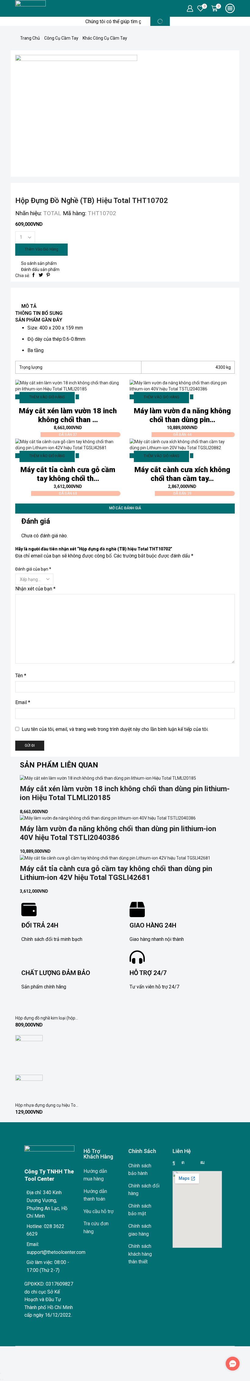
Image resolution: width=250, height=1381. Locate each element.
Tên (20, 675)
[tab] (125, 306)
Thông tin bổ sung (38, 313)
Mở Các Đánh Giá (125, 508)
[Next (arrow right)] (2, 1379)
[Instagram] (182, 1162)
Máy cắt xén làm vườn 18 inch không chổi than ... (68, 415)
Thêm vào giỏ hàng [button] (47, 397)
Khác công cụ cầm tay (105, 38)
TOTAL (53, 213)
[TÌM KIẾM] (160, 21)
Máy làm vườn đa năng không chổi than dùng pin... (182, 415)
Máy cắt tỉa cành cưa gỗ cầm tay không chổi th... (67, 474)
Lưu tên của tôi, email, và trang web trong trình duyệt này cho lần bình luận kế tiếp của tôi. (115, 729)
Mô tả (29, 306)
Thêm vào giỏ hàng (41, 249)
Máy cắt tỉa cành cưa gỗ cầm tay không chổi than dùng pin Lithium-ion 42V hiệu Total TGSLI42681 (116, 873)
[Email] (192, 1162)
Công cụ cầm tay (61, 38)
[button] (232, 1363)
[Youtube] (202, 1162)
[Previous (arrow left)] (0, 1379)
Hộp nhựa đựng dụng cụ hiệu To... (46, 1105)
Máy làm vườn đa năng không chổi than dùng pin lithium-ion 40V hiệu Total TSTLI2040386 (118, 833)
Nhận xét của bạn (35, 589)
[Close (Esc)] (0, 1373)
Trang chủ (30, 38)
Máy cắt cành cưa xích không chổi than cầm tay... (182, 474)
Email (22, 702)
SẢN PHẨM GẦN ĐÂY (38, 320)
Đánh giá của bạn (33, 569)
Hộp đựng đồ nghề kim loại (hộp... (46, 1018)
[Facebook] (174, 1162)
